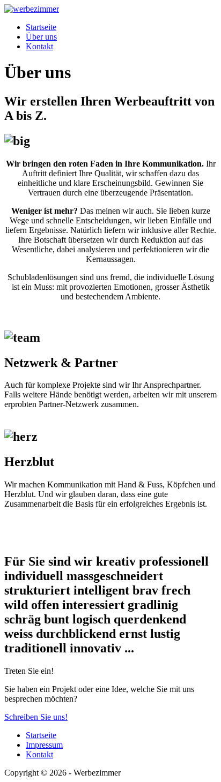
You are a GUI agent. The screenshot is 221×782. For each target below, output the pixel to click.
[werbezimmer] (31, 8)
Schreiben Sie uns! (36, 716)
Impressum (44, 744)
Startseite (41, 27)
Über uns (41, 36)
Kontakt (39, 46)
